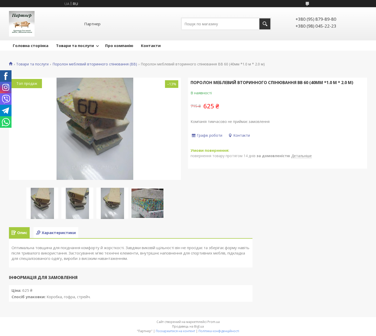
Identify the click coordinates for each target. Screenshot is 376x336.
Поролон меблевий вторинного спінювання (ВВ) (94, 64)
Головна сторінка (30, 45)
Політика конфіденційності (218, 331)
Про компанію (119, 45)
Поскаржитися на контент (175, 331)
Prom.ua (213, 322)
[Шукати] (264, 23)
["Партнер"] (22, 24)
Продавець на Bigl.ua (188, 326)
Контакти (151, 45)
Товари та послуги (75, 45)
